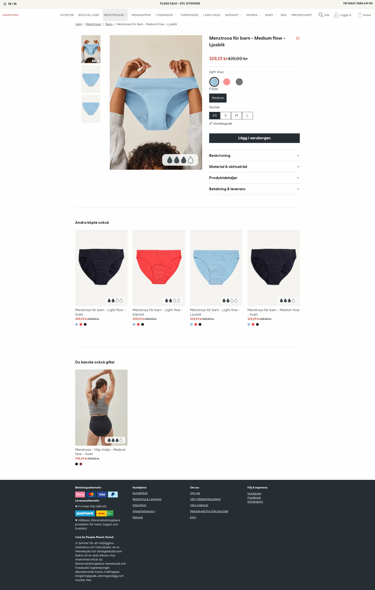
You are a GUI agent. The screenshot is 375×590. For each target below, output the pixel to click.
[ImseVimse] (11, 15)
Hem (79, 24)
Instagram (254, 493)
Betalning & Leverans (147, 499)
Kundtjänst (140, 493)
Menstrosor (93, 24)
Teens (109, 24)
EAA (193, 517)
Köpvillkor (139, 505)
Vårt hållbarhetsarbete (205, 499)
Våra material (199, 505)
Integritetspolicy (144, 511)
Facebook (254, 497)
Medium (218, 98)
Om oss (195, 493)
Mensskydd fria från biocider (209, 511)
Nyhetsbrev (255, 501)
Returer (138, 517)
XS (214, 115)
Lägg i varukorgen (254, 138)
